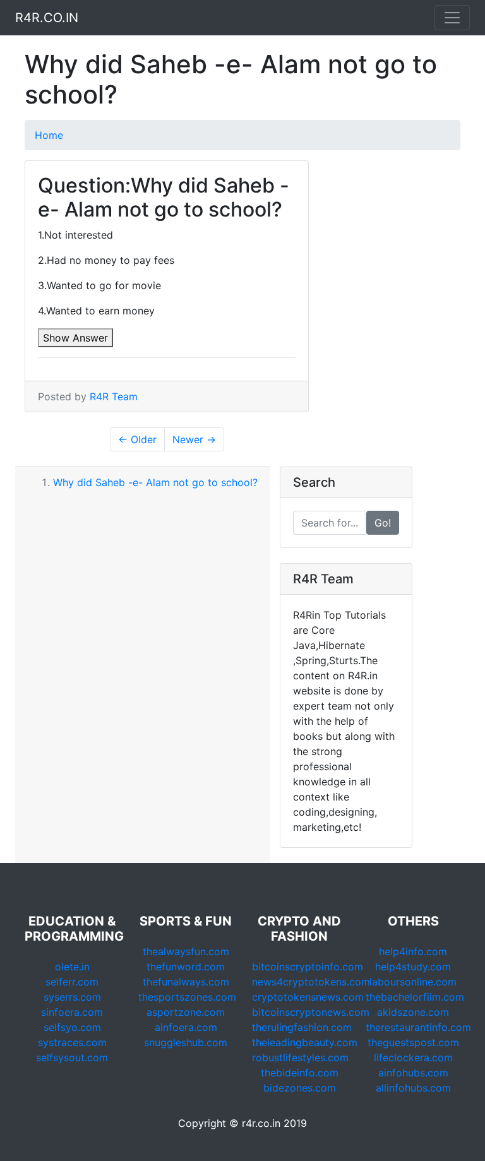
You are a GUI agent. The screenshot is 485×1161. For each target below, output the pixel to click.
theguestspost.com (413, 1042)
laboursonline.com (413, 981)
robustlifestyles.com (300, 1057)
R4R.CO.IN (46, 17)
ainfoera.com (186, 1027)
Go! (382, 522)
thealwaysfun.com (186, 951)
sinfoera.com (72, 1012)
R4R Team (114, 396)
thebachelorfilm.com (415, 997)
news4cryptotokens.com (311, 981)
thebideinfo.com (299, 1072)
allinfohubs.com (413, 1087)
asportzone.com (186, 1012)
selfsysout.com (72, 1057)
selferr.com (72, 981)
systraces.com (72, 1042)
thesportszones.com (187, 997)
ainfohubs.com (413, 1072)
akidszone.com (413, 1012)
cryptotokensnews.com (308, 997)
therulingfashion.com (302, 1027)
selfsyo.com (72, 1027)
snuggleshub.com (185, 1042)
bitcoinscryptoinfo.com (307, 966)
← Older (137, 439)
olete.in (72, 966)
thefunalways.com (186, 981)
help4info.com (413, 951)
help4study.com (413, 966)
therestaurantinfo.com (418, 1027)
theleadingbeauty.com (304, 1042)
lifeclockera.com (413, 1057)
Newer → (194, 439)
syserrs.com (72, 997)
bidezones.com (299, 1087)
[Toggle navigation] (452, 17)
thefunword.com (186, 966)
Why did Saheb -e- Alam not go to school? (155, 482)
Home (49, 135)
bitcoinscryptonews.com (310, 1012)
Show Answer (75, 337)
